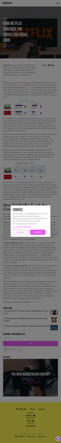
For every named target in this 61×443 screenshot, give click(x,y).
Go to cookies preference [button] (22, 227)
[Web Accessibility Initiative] (58, 439)
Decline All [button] (21, 232)
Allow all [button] (37, 232)
